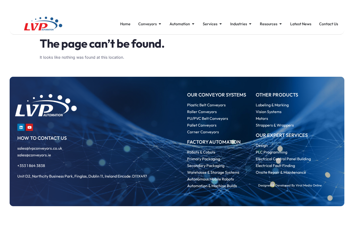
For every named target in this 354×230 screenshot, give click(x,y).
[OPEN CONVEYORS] (160, 24)
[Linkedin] (21, 127)
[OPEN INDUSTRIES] (250, 24)
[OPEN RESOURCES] (280, 24)
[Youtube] (29, 127)
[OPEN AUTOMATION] (193, 24)
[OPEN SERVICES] (221, 24)
